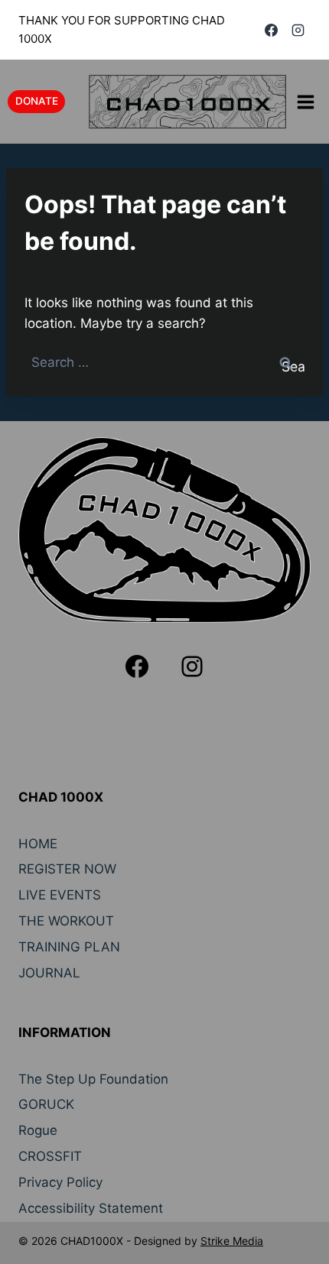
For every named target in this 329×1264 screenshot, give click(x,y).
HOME (37, 843)
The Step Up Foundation (93, 1079)
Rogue (37, 1130)
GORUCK (46, 1104)
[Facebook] (272, 30)
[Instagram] (298, 30)
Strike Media (231, 1240)
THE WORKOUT (66, 921)
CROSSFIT (50, 1156)
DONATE (36, 101)
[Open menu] (305, 101)
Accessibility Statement (90, 1208)
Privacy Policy (60, 1182)
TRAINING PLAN (69, 946)
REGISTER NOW (67, 869)
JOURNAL (49, 972)
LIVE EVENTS (59, 895)
